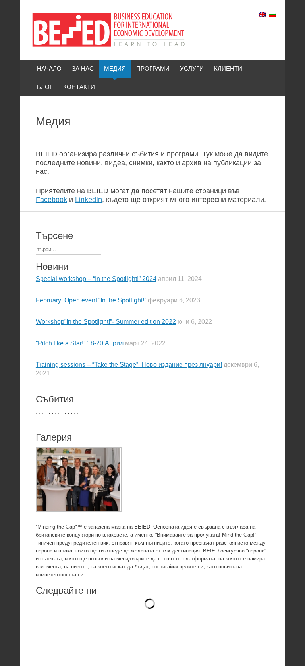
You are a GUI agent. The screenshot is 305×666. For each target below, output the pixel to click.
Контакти (79, 86)
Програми (153, 68)
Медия (115, 68)
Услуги (192, 68)
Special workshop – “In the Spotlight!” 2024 (96, 278)
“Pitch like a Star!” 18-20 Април (80, 343)
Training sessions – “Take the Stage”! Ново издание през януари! (129, 364)
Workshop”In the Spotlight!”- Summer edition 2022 (106, 321)
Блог (45, 86)
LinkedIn (88, 200)
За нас (83, 68)
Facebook (51, 200)
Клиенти (228, 68)
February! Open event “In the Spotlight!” (91, 300)
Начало (49, 68)
